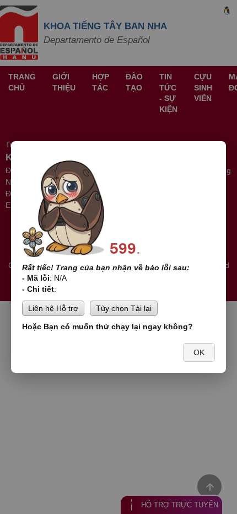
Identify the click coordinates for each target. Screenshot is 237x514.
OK (198, 352)
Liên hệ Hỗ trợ (53, 308)
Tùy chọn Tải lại (124, 308)
